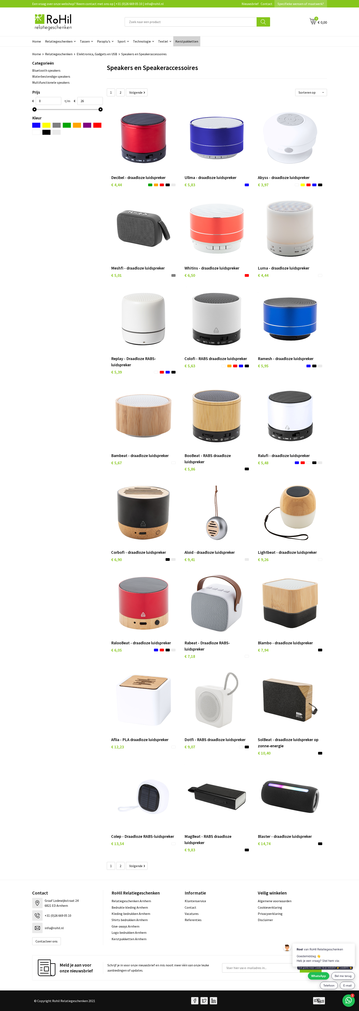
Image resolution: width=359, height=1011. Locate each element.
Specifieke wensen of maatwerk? (301, 4)
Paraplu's (103, 41)
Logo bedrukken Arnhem (129, 932)
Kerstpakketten (186, 41)
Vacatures (192, 914)
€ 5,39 (116, 372)
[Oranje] (77, 125)
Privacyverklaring (270, 914)
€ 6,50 (189, 275)
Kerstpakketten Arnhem (129, 939)
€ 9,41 (189, 559)
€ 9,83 (189, 849)
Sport (122, 41)
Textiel (163, 41)
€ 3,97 (263, 184)
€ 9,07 (189, 746)
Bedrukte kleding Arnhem (130, 907)
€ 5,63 (189, 365)
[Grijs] (57, 125)
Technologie (142, 41)
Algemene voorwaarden (274, 901)
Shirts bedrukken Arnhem (130, 920)
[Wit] (36, 132)
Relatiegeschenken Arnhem (131, 901)
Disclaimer (265, 920)
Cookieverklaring (270, 907)
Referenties (193, 920)
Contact (266, 4)
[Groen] (67, 125)
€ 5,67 (116, 462)
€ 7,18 (189, 656)
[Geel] (46, 125)
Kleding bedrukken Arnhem (131, 914)
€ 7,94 (263, 650)
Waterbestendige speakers (51, 76)
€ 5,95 (263, 365)
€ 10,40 (264, 753)
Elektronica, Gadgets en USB (97, 54)
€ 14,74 (264, 843)
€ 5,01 (116, 275)
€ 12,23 (117, 746)
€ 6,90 (116, 559)
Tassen (85, 41)
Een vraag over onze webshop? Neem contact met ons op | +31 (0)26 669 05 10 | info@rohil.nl (98, 4)
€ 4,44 (116, 184)
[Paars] (87, 125)
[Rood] (97, 125)
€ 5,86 (189, 469)
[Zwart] (46, 132)
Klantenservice (195, 901)
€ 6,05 (116, 650)
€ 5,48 (263, 462)
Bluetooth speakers (46, 70)
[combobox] (191, 22)
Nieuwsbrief (250, 4)
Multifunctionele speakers (51, 82)
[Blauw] (36, 125)
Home (36, 41)
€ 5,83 (189, 184)
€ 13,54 (117, 843)
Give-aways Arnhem (125, 926)
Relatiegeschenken (59, 41)
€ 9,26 (263, 559)
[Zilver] (57, 132)
